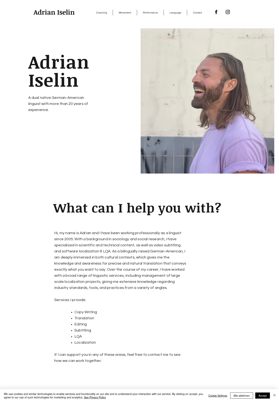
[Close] (274, 395)
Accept (263, 395)
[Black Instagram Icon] (228, 12)
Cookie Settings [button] (217, 395)
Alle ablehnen (241, 395)
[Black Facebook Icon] (216, 12)
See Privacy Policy (95, 397)
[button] (101, 12)
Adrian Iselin (54, 12)
